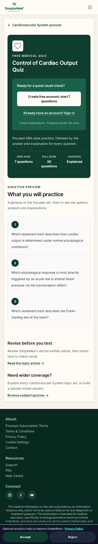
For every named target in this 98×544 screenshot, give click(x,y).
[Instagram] (10, 495)
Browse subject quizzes (28, 395)
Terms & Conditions (19, 431)
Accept (25, 537)
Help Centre (14, 476)
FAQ (8, 470)
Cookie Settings (17, 442)
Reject (72, 537)
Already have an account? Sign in (49, 113)
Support (11, 465)
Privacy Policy (74, 528)
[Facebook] (21, 495)
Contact (11, 447)
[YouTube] (32, 495)
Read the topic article (26, 363)
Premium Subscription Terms (26, 426)
